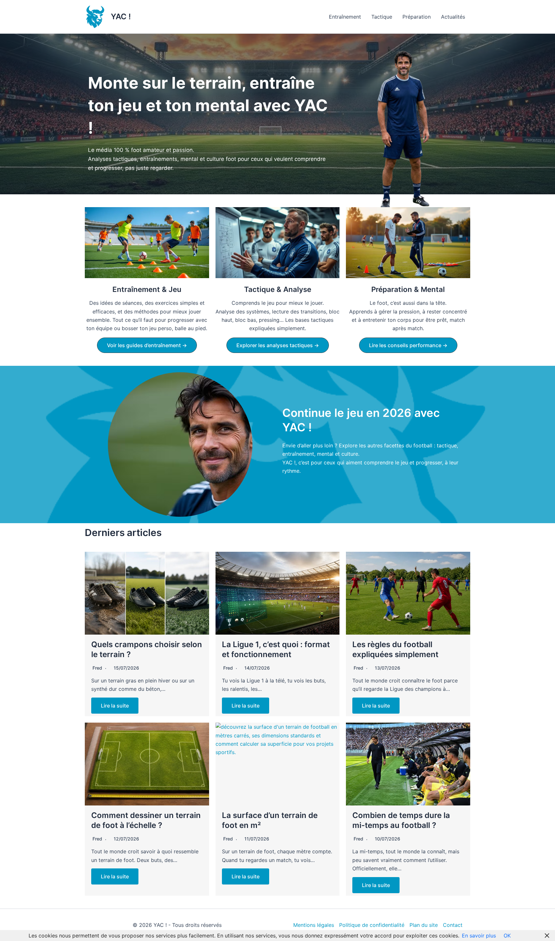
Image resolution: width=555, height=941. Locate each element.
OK (507, 935)
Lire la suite (115, 705)
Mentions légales (313, 925)
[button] (147, 345)
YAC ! (121, 16)
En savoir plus (479, 935)
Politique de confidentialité (371, 925)
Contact (453, 925)
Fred (97, 668)
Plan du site (424, 925)
